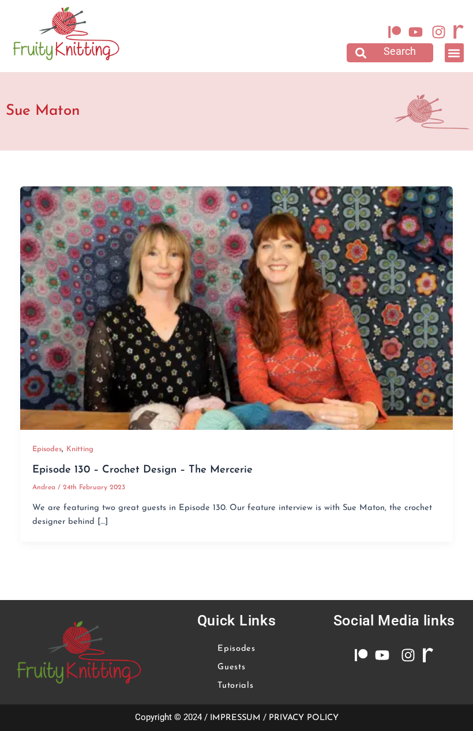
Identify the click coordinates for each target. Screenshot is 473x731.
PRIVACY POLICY (304, 718)
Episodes (47, 449)
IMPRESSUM (235, 718)
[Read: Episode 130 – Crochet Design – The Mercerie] (236, 307)
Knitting (79, 449)
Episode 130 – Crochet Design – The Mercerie (142, 469)
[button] (390, 52)
